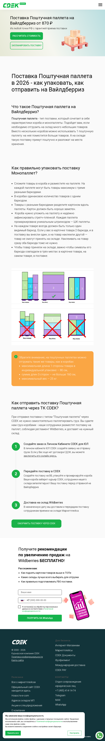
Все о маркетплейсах (23, 682)
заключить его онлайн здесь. (40, 455)
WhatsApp (60, 704)
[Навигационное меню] (100, 4)
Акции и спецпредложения (26, 705)
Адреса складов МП (23, 700)
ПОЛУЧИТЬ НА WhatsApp (40, 618)
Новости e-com (20, 695)
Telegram (60, 695)
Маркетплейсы (64, 650)
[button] (26, 36)
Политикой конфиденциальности (37, 610)
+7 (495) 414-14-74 (65, 690)
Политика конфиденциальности (27, 657)
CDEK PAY (60, 670)
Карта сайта (17, 660)
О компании (18, 710)
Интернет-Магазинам (67, 645)
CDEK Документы (65, 655)
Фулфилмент (62, 660)
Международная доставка (70, 665)
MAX (57, 699)
